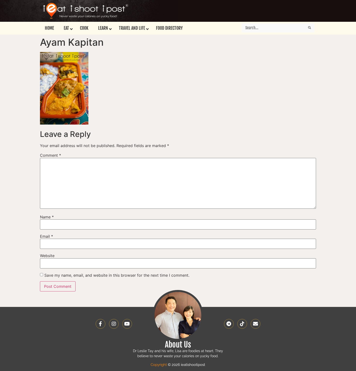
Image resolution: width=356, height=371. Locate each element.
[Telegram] (229, 324)
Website (47, 256)
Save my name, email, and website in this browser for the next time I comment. (116, 275)
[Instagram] (114, 324)
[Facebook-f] (100, 324)
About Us (178, 344)
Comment (50, 155)
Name (47, 217)
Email (46, 236)
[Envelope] (255, 324)
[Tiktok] (242, 324)
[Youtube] (127, 324)
